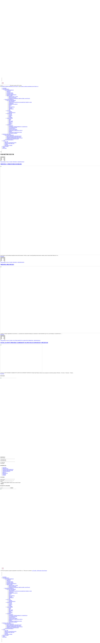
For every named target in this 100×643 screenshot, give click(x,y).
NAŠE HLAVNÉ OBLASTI (9, 632)
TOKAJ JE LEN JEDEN (13, 618)
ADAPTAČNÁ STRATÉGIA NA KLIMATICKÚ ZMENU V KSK (20, 591)
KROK (10, 611)
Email (1, 481)
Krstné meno (2, 479)
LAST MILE (11, 614)
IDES (10, 608)
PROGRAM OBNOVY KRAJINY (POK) (14, 625)
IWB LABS (11, 609)
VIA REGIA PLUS (12, 617)
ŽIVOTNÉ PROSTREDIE (11, 589)
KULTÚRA (9, 599)
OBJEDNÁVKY (5, 468)
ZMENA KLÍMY (10, 584)
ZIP (9, 598)
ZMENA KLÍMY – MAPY (13, 585)
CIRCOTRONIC (12, 590)
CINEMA (10, 600)
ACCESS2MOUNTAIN (13, 616)
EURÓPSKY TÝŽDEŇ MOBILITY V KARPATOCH (18, 615)
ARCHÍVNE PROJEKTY (9, 628)
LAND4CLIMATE (10, 581)
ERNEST (10, 620)
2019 (8, 340)
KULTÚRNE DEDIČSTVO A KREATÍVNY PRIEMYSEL (23, 340)
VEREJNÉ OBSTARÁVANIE (7, 470)
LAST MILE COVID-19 (13, 622)
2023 (8, 161)
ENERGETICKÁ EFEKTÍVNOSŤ (13, 627)
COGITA (10, 603)
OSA (9, 594)
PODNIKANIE (9, 602)
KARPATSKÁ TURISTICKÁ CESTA (15, 621)
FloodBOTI (9, 579)
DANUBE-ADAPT (10, 582)
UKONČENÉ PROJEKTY (9, 588)
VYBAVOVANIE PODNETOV (7, 469)
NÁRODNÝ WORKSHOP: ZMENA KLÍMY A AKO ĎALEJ (19, 587)
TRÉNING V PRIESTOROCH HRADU (11, 164)
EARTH (10, 593)
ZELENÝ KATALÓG (12, 586)
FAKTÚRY (4, 467)
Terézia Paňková (3, 161)
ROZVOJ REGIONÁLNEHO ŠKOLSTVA (14, 624)
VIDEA (3, 636)
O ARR (3, 629)
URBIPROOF (11, 597)
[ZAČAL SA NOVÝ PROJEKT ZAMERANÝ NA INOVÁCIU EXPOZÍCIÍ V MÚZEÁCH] (21, 371)
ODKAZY (4, 474)
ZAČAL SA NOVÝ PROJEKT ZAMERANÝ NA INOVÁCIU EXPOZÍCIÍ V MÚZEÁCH (24, 342)
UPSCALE (8, 580)
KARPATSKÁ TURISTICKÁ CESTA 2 (15, 619)
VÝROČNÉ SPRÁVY (6, 471)
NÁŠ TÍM (6, 630)
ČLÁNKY (11, 161)
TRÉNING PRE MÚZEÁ (7, 264)
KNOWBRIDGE (12, 595)
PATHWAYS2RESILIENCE (11, 583)
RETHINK (10, 612)
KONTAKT (4, 637)
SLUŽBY (4, 475)
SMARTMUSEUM (21, 161)
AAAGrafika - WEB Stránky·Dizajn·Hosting (39, 570)
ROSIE (10, 605)
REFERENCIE (5, 473)
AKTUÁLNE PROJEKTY (9, 578)
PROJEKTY (15, 161)
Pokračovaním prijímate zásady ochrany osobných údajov (11, 482)
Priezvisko (2, 480)
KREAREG (11, 610)
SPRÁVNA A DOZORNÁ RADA (10, 631)
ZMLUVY (4, 472)
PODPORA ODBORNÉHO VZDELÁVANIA (15, 626)
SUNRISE (10, 606)
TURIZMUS (9, 613)
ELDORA (10, 604)
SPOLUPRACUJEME (8, 634)
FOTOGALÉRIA (5, 635)
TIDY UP (10, 596)
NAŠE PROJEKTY (5, 577)
